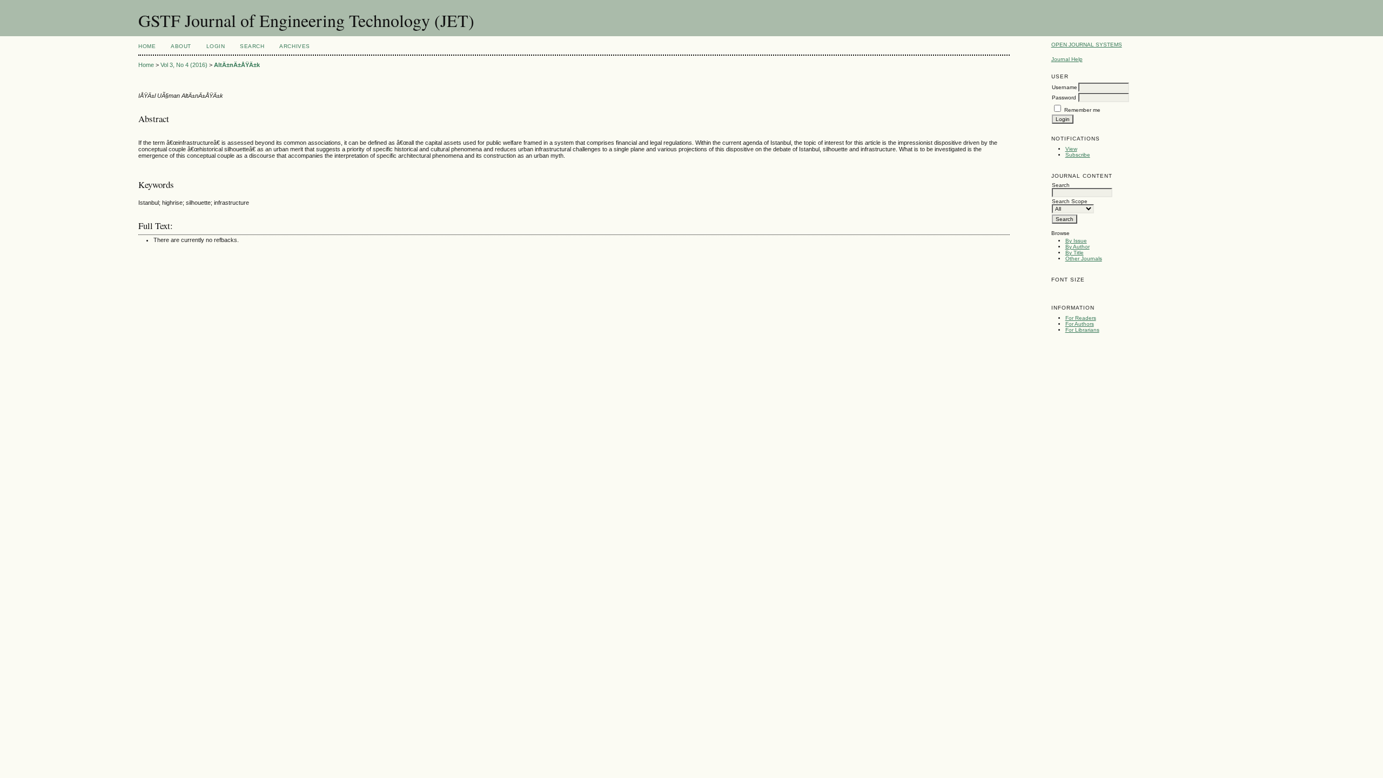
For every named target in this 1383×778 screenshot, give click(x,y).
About (181, 46)
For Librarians (1082, 330)
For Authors (1079, 324)
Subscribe (1077, 155)
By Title (1074, 253)
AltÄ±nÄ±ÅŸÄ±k (237, 65)
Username (1064, 87)
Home (147, 46)
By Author (1077, 247)
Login (215, 46)
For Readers (1080, 318)
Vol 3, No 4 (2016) (183, 65)
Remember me (1082, 110)
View (1071, 149)
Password (1064, 97)
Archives (294, 46)
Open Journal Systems (1086, 45)
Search (252, 46)
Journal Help (1067, 59)
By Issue (1076, 241)
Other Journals (1083, 258)
